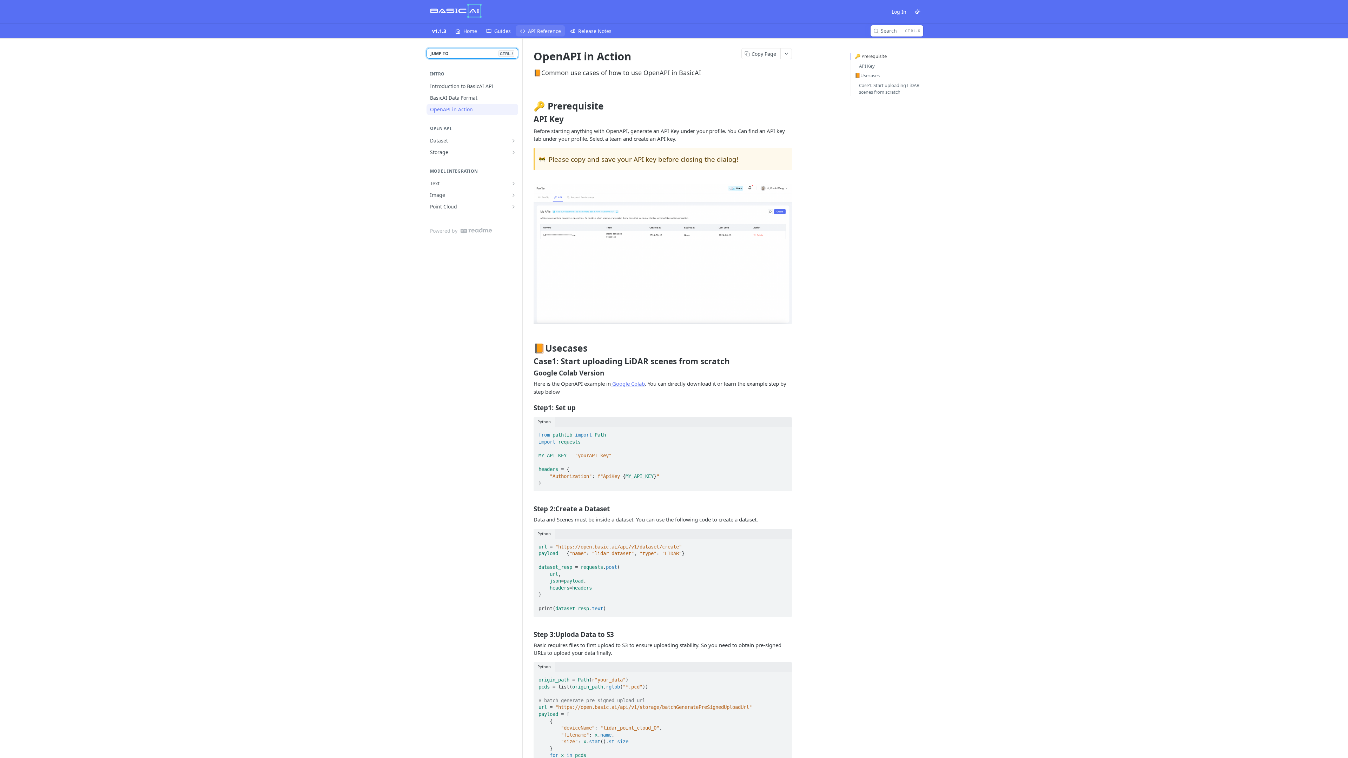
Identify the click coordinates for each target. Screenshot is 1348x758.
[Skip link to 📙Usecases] (529, 348)
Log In (899, 11)
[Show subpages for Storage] (513, 152)
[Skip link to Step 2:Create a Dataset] (529, 509)
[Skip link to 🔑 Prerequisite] (529, 106)
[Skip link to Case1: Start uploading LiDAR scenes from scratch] (529, 361)
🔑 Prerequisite (871, 56)
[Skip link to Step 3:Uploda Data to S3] (529, 634)
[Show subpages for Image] (513, 195)
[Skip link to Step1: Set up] (529, 407)
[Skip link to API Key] (529, 119)
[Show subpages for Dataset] (513, 141)
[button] (663, 254)
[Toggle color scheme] (917, 11)
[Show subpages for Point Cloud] (513, 207)
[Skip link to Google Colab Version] (529, 373)
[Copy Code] (783, 433)
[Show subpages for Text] (513, 183)
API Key (867, 66)
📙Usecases (867, 75)
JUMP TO (471, 53)
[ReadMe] (476, 230)
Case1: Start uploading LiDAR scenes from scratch (889, 88)
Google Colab (628, 383)
